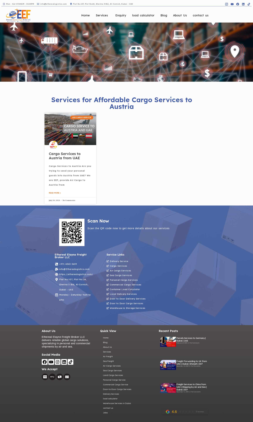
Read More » (55, 193)
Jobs (105, 412)
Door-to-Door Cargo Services (117, 389)
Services (102, 15)
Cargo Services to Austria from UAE (65, 155)
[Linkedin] (243, 4)
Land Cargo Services (113, 375)
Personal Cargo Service (114, 380)
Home (85, 15)
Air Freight (108, 356)
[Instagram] (57, 362)
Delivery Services (111, 394)
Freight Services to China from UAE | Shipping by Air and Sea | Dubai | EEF (191, 387)
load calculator (143, 15)
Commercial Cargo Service (115, 384)
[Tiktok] (249, 4)
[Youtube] (51, 362)
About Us (180, 15)
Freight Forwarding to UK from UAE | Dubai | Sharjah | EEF (191, 362)
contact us (200, 15)
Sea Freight (108, 361)
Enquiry (120, 15)
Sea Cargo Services (112, 370)
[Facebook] (237, 4)
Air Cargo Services (112, 366)
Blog (163, 15)
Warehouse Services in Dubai (117, 403)
